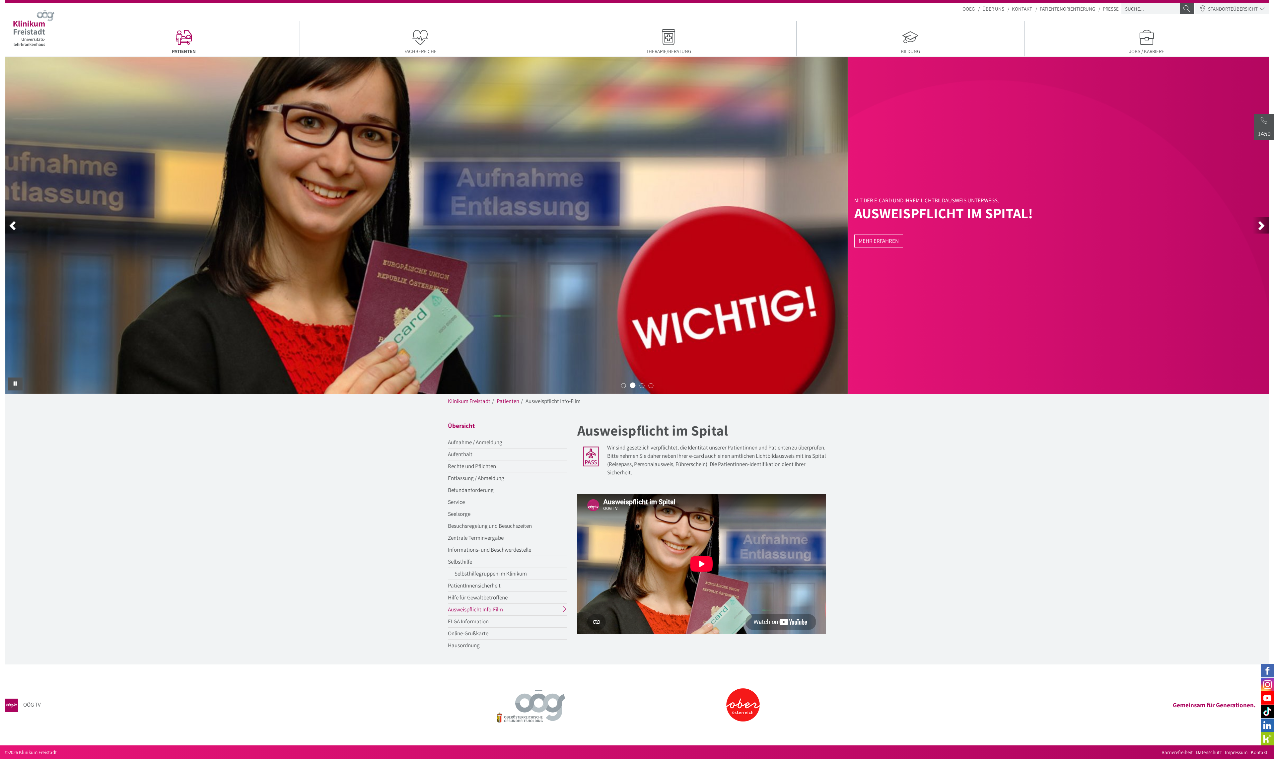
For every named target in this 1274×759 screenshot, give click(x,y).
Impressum (1236, 752)
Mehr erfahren (879, 240)
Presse (1111, 9)
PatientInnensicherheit (474, 585)
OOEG (968, 9)
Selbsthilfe (460, 561)
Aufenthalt (460, 454)
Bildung (910, 51)
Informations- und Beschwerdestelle (489, 549)
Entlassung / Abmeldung (476, 478)
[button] (13, 225)
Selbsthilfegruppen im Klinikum (491, 573)
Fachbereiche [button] (420, 51)
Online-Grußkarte (468, 633)
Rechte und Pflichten (472, 466)
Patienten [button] (211, 51)
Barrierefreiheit (1177, 752)
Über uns (993, 9)
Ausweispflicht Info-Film (488, 610)
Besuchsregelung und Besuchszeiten (490, 525)
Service (456, 502)
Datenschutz (1209, 752)
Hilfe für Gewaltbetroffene (478, 597)
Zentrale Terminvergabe (476, 537)
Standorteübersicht (1233, 9)
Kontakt (1022, 9)
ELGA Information (468, 621)
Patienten (508, 401)
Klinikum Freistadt (469, 401)
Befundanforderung (471, 490)
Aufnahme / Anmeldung (475, 442)
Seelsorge (459, 514)
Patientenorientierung (1067, 9)
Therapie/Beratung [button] (668, 51)
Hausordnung (464, 645)
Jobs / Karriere (1146, 51)
